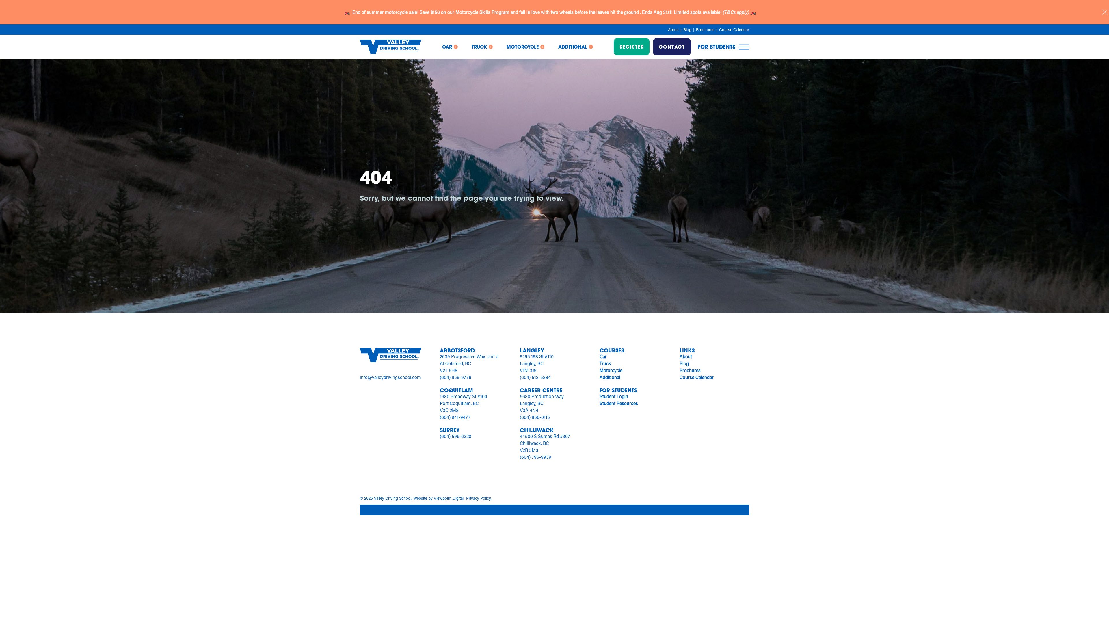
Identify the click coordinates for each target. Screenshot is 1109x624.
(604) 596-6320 (455, 436)
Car (603, 356)
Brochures (705, 29)
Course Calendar (734, 29)
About (673, 29)
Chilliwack (537, 430)
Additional (610, 377)
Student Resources (619, 403)
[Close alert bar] (1104, 12)
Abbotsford (457, 350)
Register (631, 47)
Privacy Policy (478, 498)
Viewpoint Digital (449, 498)
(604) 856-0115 (535, 417)
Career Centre (541, 390)
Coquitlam (456, 390)
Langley (532, 350)
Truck (605, 363)
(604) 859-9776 (455, 377)
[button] (450, 47)
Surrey (450, 430)
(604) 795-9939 (535, 457)
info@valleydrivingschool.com (390, 377)
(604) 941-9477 (455, 417)
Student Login (614, 396)
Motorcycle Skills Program (483, 12)
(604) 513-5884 (535, 377)
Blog (687, 29)
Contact (672, 47)
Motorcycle (611, 370)
